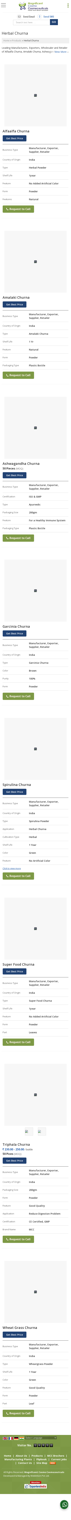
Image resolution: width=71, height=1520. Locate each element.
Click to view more (12, 868)
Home (6, 40)
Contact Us (25, 1463)
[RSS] (53, 1463)
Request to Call (20, 209)
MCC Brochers (55, 1455)
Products (16, 40)
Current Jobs (59, 1459)
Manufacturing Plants (18, 1459)
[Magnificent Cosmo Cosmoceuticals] (33, 7)
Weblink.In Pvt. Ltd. (40, 1475)
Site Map (41, 1463)
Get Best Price (14, 138)
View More (61, 51)
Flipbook (41, 1459)
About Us (21, 1455)
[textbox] (32, 22)
